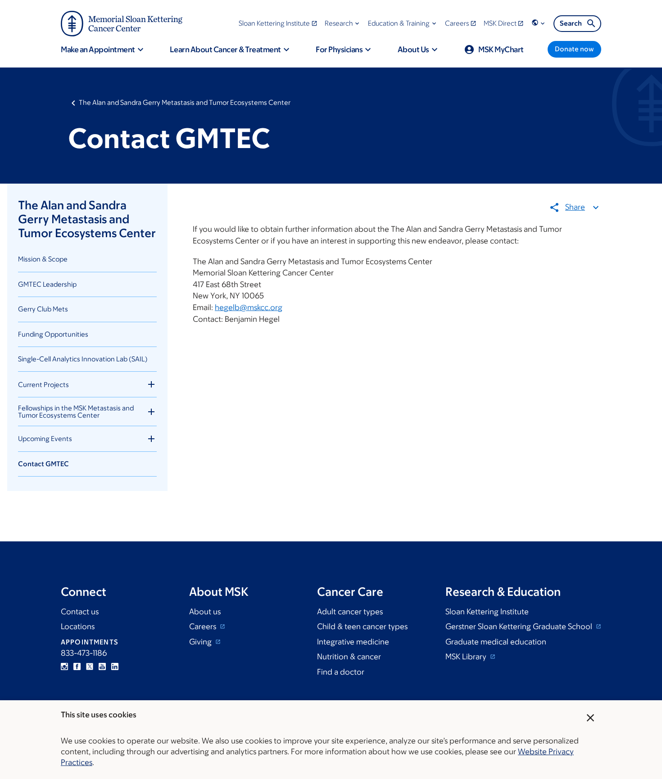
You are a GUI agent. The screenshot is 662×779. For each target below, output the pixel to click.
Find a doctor (340, 671)
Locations (78, 626)
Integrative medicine (353, 641)
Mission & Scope (43, 259)
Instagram (64, 666)
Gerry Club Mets (43, 309)
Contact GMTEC (43, 464)
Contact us (80, 611)
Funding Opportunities (53, 334)
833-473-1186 (84, 652)
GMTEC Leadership (47, 284)
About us (205, 611)
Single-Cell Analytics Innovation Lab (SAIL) (83, 359)
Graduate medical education (495, 641)
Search (571, 23)
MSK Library (466, 656)
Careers (203, 626)
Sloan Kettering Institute (487, 611)
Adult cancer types (350, 611)
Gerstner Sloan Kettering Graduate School (519, 626)
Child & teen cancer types (362, 626)
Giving (201, 641)
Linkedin (114, 666)
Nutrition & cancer (349, 656)
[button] (343, 23)
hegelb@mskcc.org (248, 307)
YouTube (102, 666)
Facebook (77, 666)
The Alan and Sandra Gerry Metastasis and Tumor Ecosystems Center (184, 102)
